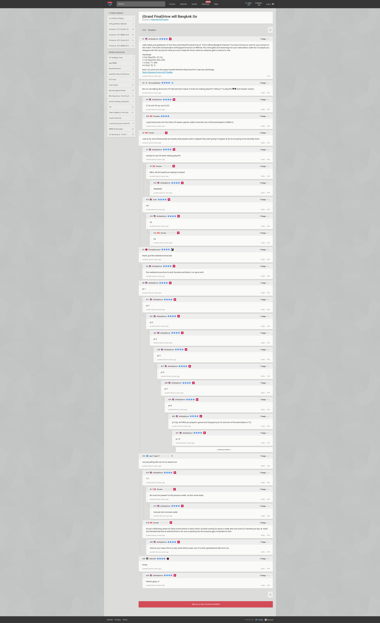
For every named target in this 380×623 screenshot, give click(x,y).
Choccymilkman (154, 83)
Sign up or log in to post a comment (206, 604)
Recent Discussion (117, 52)
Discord (270, 620)
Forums (172, 4)
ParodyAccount (154, 250)
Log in (268, 4)
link (268, 76)
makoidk (152, 559)
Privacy (118, 620)
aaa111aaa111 (154, 456)
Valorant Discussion (159, 20)
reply (263, 93)
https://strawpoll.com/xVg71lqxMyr (157, 72)
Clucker (151, 133)
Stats (216, 4)
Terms (125, 620)
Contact (110, 620)
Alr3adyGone (153, 39)
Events (194, 4)
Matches (183, 4)
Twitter (260, 620)
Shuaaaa (156, 116)
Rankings (206, 3)
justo (155, 200)
